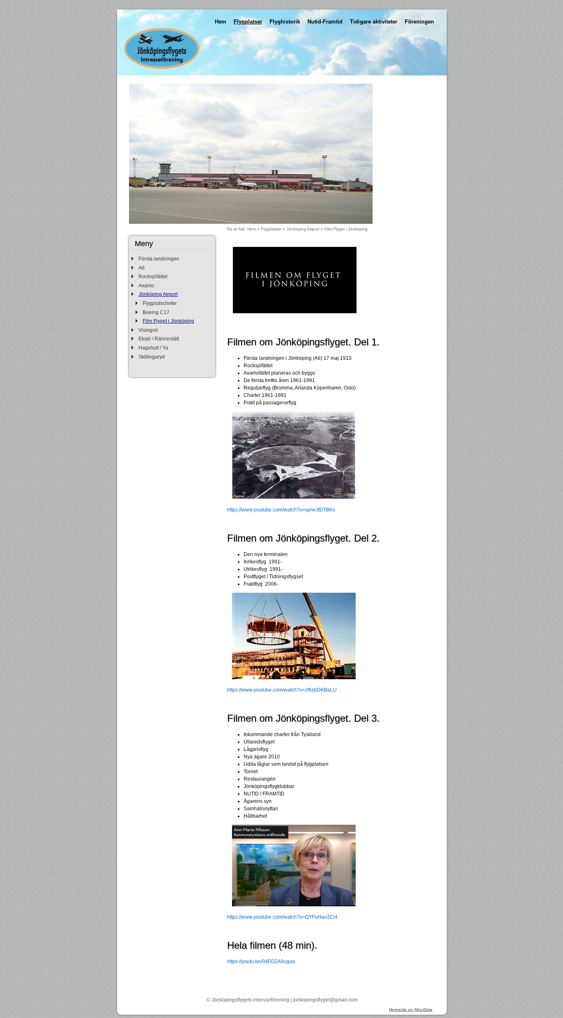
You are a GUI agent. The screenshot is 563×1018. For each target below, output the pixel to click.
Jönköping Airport (158, 294)
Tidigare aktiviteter (373, 22)
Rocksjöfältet (152, 276)
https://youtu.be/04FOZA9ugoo (261, 961)
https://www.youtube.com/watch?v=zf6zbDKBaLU (282, 690)
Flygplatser (248, 22)
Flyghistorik (285, 22)
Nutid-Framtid (324, 22)
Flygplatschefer (160, 303)
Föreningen (419, 22)
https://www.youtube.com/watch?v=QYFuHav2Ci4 (282, 917)
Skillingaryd (151, 357)
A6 (141, 268)
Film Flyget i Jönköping (168, 321)
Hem (220, 22)
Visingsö (148, 330)
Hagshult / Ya (153, 348)
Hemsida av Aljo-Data (410, 1009)
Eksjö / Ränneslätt (158, 339)
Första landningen (158, 259)
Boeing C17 (156, 312)
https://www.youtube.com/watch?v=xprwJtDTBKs (281, 510)
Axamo (146, 286)
